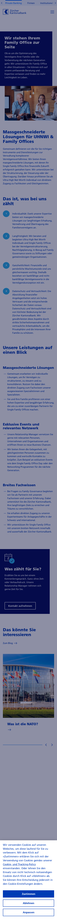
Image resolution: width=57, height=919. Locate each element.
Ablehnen (28, 903)
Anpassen (28, 912)
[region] (28, 879)
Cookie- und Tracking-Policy (19, 864)
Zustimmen (28, 893)
